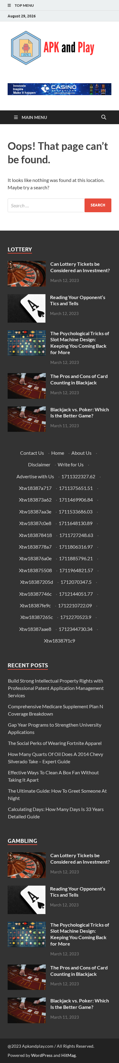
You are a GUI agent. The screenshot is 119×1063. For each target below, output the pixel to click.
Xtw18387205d (36, 582)
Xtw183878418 (35, 535)
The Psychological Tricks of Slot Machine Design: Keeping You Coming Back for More (79, 342)
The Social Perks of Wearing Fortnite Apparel (55, 743)
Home (57, 453)
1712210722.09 (75, 605)
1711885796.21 (76, 558)
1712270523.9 (75, 617)
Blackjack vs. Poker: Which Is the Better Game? (79, 412)
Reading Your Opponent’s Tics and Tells (77, 300)
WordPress (41, 1055)
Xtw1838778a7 (35, 547)
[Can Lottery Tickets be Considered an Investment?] (27, 264)
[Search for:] (59, 205)
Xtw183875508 (35, 570)
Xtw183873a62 (35, 499)
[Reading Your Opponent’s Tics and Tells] (26, 298)
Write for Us (71, 464)
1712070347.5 (76, 582)
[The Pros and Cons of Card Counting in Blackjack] (27, 377)
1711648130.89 (75, 523)
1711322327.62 (78, 476)
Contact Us (32, 453)
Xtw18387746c (35, 594)
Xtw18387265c (36, 617)
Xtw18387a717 (35, 488)
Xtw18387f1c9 (59, 640)
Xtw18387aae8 (35, 629)
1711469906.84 (76, 499)
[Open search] (103, 117)
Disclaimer (39, 464)
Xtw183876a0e (35, 558)
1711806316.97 (76, 547)
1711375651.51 (76, 488)
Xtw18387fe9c (35, 605)
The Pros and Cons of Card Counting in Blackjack (79, 379)
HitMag (68, 1055)
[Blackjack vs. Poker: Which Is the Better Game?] (27, 410)
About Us (81, 453)
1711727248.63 (76, 535)
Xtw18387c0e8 (35, 523)
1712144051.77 (76, 594)
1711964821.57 (76, 570)
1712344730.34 (75, 629)
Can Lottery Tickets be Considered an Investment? (80, 267)
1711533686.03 (75, 511)
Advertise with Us (35, 476)
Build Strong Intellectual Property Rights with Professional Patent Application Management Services (56, 688)
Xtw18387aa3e (35, 511)
